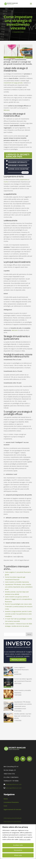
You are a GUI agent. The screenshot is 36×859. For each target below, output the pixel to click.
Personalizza (18, 850)
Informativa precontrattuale (13, 818)
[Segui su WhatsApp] (29, 759)
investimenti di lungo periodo (13, 83)
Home (6, 799)
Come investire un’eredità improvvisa (17, 582)
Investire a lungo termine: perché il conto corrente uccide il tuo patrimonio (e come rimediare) (18, 614)
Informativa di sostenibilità (12, 821)
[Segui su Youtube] (23, 758)
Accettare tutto (18, 845)
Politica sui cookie (25, 839)
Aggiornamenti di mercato (12, 809)
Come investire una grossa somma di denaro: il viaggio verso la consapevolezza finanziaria (18, 599)
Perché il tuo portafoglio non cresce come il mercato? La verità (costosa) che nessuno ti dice (18, 606)
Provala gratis (18, 660)
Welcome (7, 110)
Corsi (5, 806)
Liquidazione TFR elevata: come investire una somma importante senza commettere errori (18, 587)
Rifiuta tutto (18, 855)
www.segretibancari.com (14, 788)
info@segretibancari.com (13, 784)
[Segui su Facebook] (16, 758)
